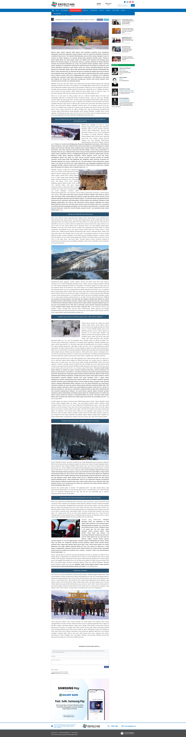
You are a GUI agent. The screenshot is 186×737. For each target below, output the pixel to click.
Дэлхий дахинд (93, 10)
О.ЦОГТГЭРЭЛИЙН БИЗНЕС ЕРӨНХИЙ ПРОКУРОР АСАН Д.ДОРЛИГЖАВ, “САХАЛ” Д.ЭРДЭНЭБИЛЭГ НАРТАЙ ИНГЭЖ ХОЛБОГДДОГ (123, 104)
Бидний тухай (54, 732)
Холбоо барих (74, 732)
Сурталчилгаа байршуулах (64, 732)
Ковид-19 (123, 10)
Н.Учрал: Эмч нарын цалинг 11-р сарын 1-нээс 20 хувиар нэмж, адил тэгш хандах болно (128, 30)
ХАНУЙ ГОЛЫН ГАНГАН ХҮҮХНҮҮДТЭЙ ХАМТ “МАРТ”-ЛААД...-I (125, 73)
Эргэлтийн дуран (57, 13)
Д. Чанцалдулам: (58, 19)
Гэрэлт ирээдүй (115, 10)
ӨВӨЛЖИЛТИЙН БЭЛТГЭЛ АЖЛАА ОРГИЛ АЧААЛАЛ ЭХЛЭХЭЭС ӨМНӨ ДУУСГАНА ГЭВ (127, 39)
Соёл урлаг (101, 10)
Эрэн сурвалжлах (64, 10)
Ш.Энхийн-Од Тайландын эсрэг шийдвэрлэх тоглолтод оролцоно (128, 58)
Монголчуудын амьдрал (75, 10)
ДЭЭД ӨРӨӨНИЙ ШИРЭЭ (124, 80)
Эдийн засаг (85, 10)
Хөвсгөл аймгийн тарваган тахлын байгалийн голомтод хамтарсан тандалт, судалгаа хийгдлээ (128, 21)
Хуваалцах (100, 19)
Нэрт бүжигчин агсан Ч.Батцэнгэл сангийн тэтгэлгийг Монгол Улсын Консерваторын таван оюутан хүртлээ (127, 49)
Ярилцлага (108, 10)
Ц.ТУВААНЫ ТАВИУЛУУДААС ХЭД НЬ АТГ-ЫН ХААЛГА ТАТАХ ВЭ (126, 92)
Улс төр (57, 10)
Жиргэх (106, 19)
